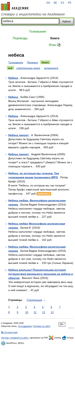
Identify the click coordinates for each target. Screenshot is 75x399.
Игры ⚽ (55, 44)
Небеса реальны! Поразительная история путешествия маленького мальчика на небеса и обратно (40, 273)
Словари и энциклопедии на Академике (33, 14)
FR (69, 3)
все (10, 68)
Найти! (66, 21)
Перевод (32, 62)
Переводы (20, 38)
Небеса (13, 77)
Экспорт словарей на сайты (14, 338)
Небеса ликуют (18, 135)
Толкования (37, 31)
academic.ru (15, 6)
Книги (54, 38)
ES (62, 3)
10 (26, 312)
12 (43, 312)
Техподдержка (25, 326)
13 (52, 312)
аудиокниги (51, 68)
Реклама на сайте (41, 326)
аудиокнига (44, 193)
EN (48, 3)
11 (35, 312)
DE (55, 3)
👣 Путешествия (9, 332)
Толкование (15, 62)
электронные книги (28, 68)
